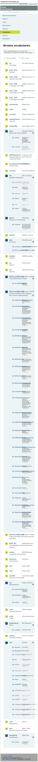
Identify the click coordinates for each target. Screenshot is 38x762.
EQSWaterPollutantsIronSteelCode (18, 447)
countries (17, 224)
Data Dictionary (16, 12)
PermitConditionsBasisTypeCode (18, 471)
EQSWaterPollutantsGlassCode (18, 437)
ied (10, 270)
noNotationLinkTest (18, 675)
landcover (13, 559)
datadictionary (14, 119)
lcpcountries (18, 589)
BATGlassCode (18, 359)
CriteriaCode (18, 397)
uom (11, 721)
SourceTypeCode (18, 493)
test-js (16, 679)
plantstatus (18, 595)
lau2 (10, 571)
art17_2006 (13, 84)
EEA (10, 2)
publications (13, 623)
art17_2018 (13, 97)
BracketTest (18, 651)
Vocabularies (6, 32)
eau (16, 659)
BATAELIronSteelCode (18, 347)
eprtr (11, 131)
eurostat (12, 171)
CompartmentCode (18, 391)
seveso (12, 635)
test (10, 642)
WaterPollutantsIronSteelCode (18, 522)
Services (5, 35)
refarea (17, 198)
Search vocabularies (11, 58)
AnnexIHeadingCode (18, 283)
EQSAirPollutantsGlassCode (18, 412)
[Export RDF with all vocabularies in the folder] (33, 133)
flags (16, 187)
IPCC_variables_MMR (18, 250)
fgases (11, 218)
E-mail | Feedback (8, 756)
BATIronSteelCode (18, 376)
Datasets (5, 19)
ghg (10, 240)
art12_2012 (13, 70)
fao (10, 175)
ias (10, 263)
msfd (11, 609)
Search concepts (25, 58)
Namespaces (6, 38)
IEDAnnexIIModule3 (15, 291)
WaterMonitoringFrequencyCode (18, 505)
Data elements (7, 25)
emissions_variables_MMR (18, 246)
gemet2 (12, 235)
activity (17, 137)
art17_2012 (13, 91)
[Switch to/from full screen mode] (26, 4)
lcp (10, 583)
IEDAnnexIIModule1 (15, 276)
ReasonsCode (18, 477)
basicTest (17, 647)
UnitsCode (18, 498)
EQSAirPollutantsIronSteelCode (18, 422)
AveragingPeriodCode (18, 329)
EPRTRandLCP (15, 155)
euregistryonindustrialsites (15, 164)
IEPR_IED (12, 543)
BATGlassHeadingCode (18, 366)
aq (10, 63)
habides (12, 256)
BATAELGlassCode (18, 336)
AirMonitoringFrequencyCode (18, 300)
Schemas (5, 28)
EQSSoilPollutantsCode (18, 430)
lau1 (10, 566)
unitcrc (17, 208)
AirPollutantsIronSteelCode (18, 318)
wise (11, 728)
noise (11, 616)
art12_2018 (13, 77)
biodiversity (13, 104)
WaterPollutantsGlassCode (18, 512)
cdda (11, 109)
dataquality (13, 126)
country (17, 742)
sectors (17, 602)
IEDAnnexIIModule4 (15, 534)
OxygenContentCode (18, 466)
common (12, 114)
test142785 (18, 684)
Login (23, 4)
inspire (11, 552)
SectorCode (18, 488)
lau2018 (12, 576)
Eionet (9, 12)
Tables (4, 22)
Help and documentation (9, 15)
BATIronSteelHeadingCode (18, 383)
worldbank (13, 735)
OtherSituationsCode (18, 456)
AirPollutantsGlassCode (18, 306)
